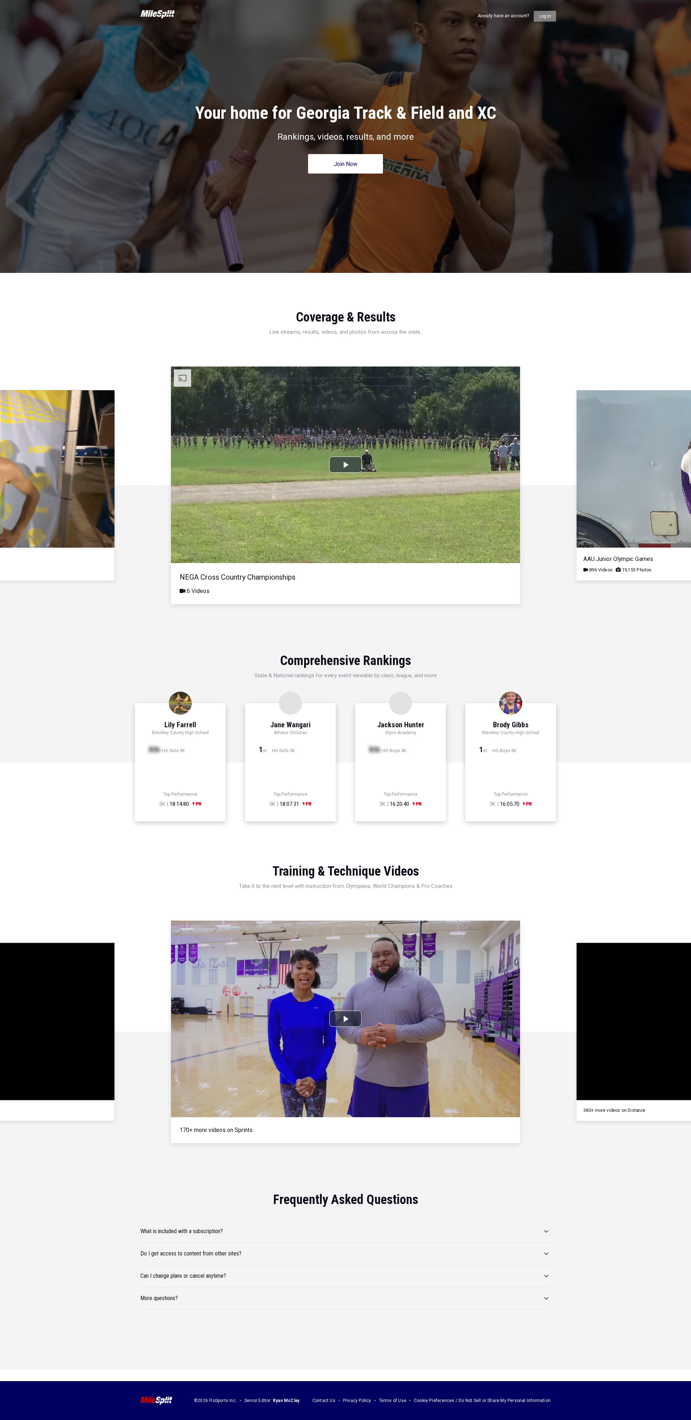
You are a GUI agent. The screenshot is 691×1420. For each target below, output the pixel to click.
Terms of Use (392, 1400)
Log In (545, 16)
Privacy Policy (357, 1400)
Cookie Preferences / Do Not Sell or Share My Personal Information (482, 1400)
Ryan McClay (286, 1400)
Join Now (345, 164)
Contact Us (323, 1400)
